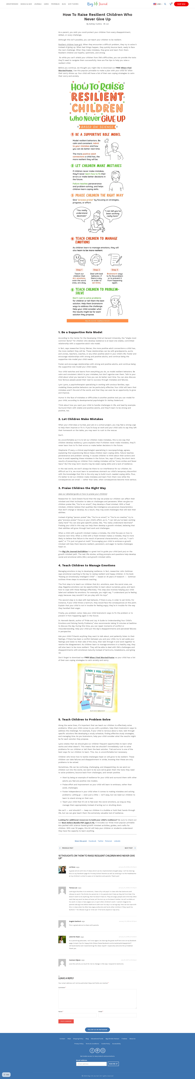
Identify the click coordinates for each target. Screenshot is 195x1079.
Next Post (129, 848)
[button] (157, 4)
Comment (62, 987)
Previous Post (67, 848)
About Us (132, 1039)
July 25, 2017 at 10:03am (129, 960)
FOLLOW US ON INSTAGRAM (97, 1030)
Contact (62, 1039)
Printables (55, 4)
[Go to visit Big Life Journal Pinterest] (97, 1050)
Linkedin (117, 841)
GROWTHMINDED (12, 4)
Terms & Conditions (92, 1044)
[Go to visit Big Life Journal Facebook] (92, 1050)
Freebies (124, 1039)
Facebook (92, 841)
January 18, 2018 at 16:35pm (128, 867)
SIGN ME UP (113, 1064)
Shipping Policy (78, 1039)
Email (101, 1011)
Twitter (100, 841)
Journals (38, 4)
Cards (46, 4)
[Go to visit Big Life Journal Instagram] (102, 1050)
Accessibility (116, 1044)
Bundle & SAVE (26, 4)
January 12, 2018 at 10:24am (128, 937)
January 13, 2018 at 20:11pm (128, 921)
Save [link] (108, 841)
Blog (64, 4)
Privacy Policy (78, 1044)
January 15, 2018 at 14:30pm (128, 888)
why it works (73, 4)
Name (60, 1011)
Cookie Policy (105, 1044)
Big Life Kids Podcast (112, 1039)
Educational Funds (97, 1039)
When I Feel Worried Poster (102, 657)
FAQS (69, 1039)
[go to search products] (165, 4)
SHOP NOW (181, 4)
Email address (81, 1060)
